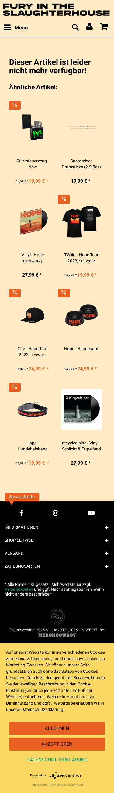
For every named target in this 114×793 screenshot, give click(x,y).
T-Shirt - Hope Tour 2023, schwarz (81, 258)
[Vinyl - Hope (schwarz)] (32, 221)
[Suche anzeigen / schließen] (75, 28)
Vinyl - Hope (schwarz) (33, 258)
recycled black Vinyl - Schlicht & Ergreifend (81, 446)
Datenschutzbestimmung (66, 785)
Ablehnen (57, 728)
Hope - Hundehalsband (33, 446)
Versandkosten (19, 589)
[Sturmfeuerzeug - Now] (32, 127)
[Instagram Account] (55, 513)
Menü (21, 28)
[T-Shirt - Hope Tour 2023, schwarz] (81, 221)
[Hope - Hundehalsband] (32, 409)
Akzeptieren (56, 744)
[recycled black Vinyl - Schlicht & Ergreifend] (81, 409)
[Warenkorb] (104, 28)
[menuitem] (15, 28)
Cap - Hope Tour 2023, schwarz (33, 352)
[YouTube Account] (91, 513)
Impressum (39, 785)
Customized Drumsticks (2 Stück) (81, 164)
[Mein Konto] (90, 28)
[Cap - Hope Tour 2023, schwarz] (32, 315)
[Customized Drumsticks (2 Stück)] (81, 127)
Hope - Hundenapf (81, 349)
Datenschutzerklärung (57, 760)
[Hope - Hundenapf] (81, 315)
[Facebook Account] (21, 513)
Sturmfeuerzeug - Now (32, 164)
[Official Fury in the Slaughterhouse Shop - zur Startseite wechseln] (57, 9)
